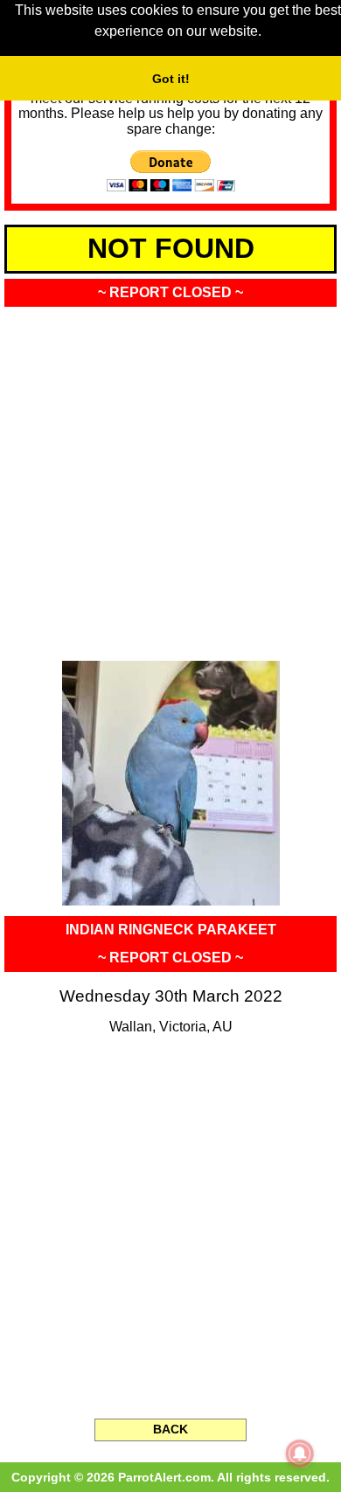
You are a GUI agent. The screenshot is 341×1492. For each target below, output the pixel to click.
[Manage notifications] (300, 1454)
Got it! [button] (171, 79)
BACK (170, 1429)
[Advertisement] (170, 478)
